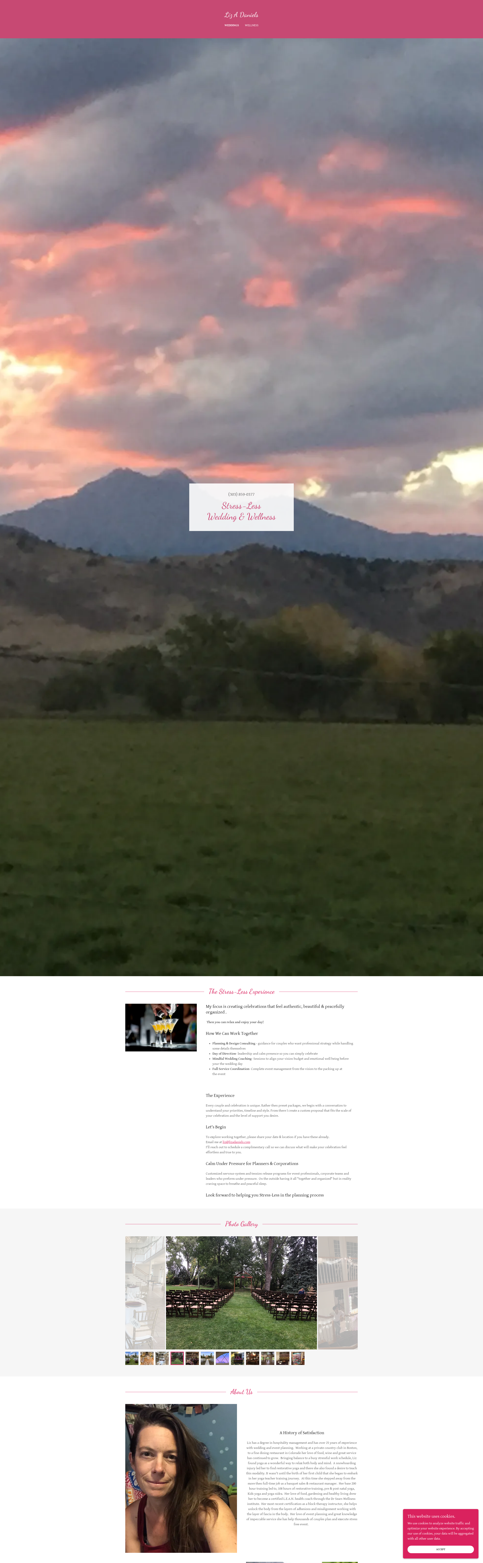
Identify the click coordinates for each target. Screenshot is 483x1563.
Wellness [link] (251, 25)
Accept (440, 1549)
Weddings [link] (232, 25)
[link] (241, 16)
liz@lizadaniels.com (236, 1142)
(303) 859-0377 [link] (241, 494)
